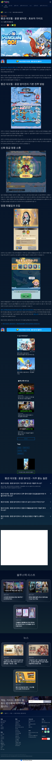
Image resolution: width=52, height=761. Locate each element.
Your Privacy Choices (27, 760)
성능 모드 (17, 736)
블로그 (6, 12)
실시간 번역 (17, 731)
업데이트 (43, 720)
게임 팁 (19, 447)
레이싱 (2, 741)
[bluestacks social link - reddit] (46, 729)
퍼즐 (1, 740)
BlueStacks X (20, 453)
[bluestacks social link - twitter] (43, 732)
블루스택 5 (3, 722)
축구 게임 (2, 749)
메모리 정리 (17, 737)
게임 (6, 5)
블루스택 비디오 (43, 5)
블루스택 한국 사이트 (46, 722)
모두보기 (26, 438)
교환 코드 (36, 5)
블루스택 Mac (3, 720)
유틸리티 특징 (18, 744)
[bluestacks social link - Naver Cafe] (48, 732)
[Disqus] (24, 547)
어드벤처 (2, 737)
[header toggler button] (50, 2)
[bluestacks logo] (5, 2)
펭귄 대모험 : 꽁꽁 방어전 (18, 12)
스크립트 (17, 739)
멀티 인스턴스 (18, 725)
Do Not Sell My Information (27, 756)
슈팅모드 (17, 722)
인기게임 (2, 734)
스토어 (2, 724)
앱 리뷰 (10, 5)
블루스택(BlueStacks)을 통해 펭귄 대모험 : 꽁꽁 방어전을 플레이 (17, 309)
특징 (16, 719)
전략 (16, 67)
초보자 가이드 (26, 447)
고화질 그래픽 (18, 742)
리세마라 (17, 734)
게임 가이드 (19, 351)
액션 (1, 735)
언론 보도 (30, 727)
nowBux (2, 727)
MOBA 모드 (17, 724)
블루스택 (16, 5)
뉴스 (31, 5)
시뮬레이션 (3, 744)
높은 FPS (17, 740)
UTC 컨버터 (17, 745)
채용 (29, 725)
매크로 (16, 728)
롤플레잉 (2, 743)
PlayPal (2, 728)
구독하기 (47, 701)
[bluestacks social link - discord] (43, 729)
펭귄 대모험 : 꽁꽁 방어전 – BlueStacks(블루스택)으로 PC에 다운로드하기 (21, 323)
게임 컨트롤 (17, 720)
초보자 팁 (20, 450)
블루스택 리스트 (24, 5)
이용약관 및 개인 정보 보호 (5, 756)
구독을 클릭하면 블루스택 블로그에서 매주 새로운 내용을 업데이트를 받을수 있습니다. (40, 705)
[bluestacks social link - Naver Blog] (46, 732)
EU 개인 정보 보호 (19, 756)
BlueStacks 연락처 (32, 724)
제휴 (29, 722)
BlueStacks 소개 (32, 720)
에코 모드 (17, 730)
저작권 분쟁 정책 (13, 756)
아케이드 (2, 738)
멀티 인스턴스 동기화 (19, 727)
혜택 (1, 725)
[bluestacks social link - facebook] (48, 729)
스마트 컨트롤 (18, 733)
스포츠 (2, 746)
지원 (43, 719)
